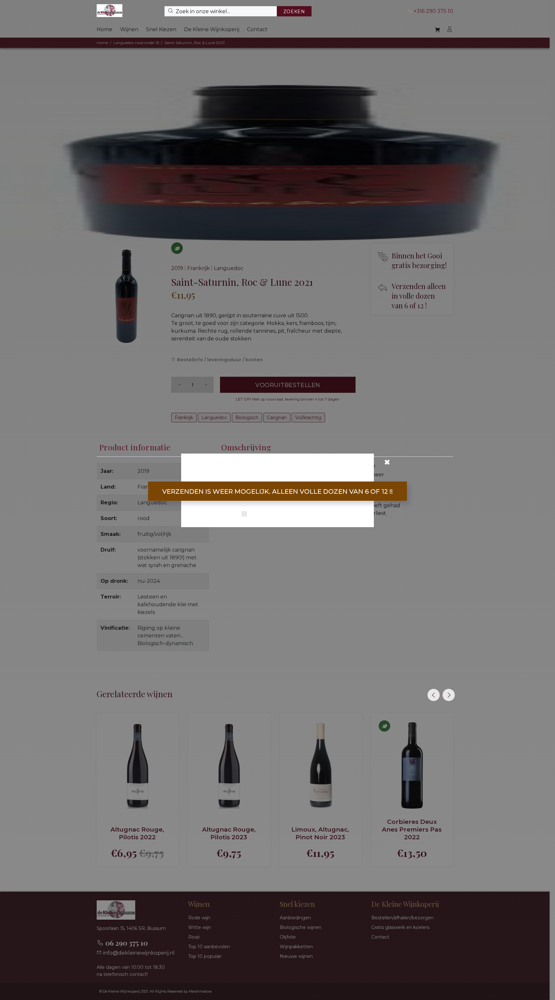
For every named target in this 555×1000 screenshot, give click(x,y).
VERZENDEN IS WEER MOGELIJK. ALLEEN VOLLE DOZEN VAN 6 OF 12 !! (277, 491)
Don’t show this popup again (282, 514)
